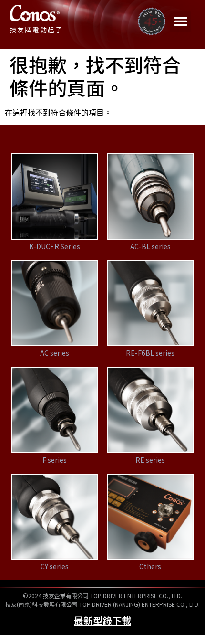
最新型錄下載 (102, 620)
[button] (180, 21)
